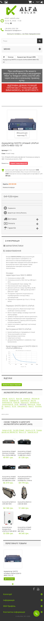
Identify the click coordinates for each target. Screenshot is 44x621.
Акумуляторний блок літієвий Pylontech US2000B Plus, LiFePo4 (25, 478)
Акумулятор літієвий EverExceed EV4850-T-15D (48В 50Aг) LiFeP (9, 478)
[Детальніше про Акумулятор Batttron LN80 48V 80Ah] (25, 493)
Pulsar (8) (16, 402)
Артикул (5, 150)
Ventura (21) (25, 402)
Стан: (3, 153)
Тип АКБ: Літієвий (18, 430)
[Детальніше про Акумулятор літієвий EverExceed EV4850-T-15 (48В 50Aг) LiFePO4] (25, 442)
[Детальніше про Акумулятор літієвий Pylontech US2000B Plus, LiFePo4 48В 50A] (9, 442)
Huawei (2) (26, 398)
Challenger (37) (14, 400)
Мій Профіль (9, 606)
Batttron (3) (31, 404)
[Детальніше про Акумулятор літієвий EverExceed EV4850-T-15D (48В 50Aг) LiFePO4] (9, 468)
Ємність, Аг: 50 (30, 430)
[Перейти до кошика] (31, 2)
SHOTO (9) (23, 404)
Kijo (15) (33, 400)
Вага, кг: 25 (22, 432)
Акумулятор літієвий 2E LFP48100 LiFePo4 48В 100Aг (24, 529)
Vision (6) (5, 400)
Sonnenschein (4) (7, 404)
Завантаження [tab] (13, 250)
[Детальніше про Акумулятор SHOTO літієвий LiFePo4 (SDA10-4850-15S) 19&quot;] (13, 559)
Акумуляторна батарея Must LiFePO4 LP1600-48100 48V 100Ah (9, 530)
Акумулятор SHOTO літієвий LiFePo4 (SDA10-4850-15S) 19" (12, 573)
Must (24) (19, 398)
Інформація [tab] (13, 240)
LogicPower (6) (25, 400)
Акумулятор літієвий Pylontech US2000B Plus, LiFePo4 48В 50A (9, 453)
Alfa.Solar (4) (35, 398)
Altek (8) (5, 398)
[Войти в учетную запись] (41, 2)
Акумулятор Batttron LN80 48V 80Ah (24, 503)
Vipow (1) (8, 406)
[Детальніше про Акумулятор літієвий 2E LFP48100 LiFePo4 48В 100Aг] (25, 518)
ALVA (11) (12, 398)
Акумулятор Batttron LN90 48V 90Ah (9, 503)
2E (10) (14, 406)
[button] (13, 29)
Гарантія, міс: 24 (32, 432)
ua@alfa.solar (14, 18)
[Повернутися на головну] (4, 57)
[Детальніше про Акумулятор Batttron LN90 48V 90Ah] (9, 493)
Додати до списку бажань (17, 213)
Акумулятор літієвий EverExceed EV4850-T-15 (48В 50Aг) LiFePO (24, 453)
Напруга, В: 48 (7, 430)
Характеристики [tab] (14, 245)
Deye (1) (31, 406)
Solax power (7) (22, 406)
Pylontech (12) (34, 402)
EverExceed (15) (7, 402)
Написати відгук (9, 187)
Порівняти (11, 208)
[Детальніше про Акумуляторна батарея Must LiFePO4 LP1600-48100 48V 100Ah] (9, 518)
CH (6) (16, 404)
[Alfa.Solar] (22, 10)
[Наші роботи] (6, 2)
